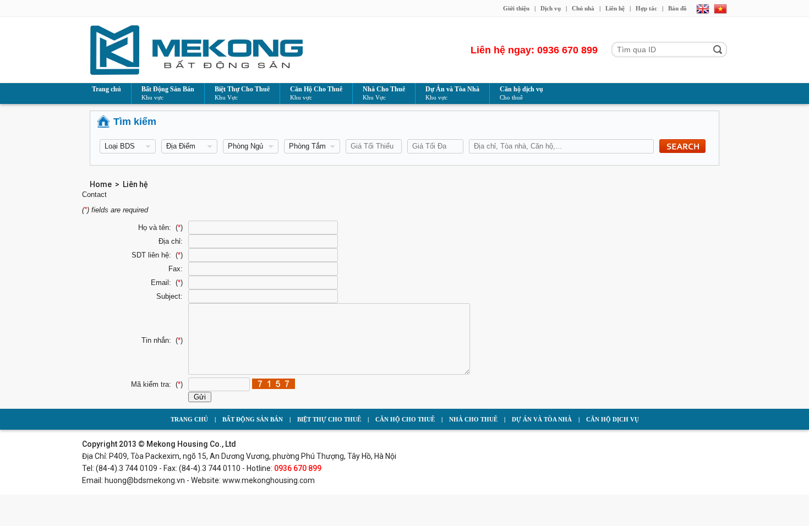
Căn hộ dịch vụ (521, 93)
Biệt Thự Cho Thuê (242, 93)
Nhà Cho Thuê (384, 93)
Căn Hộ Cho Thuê (316, 93)
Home (101, 184)
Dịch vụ (550, 8)
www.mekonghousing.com (268, 480)
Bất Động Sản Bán (167, 93)
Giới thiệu (516, 8)
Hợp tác (646, 8)
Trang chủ (106, 89)
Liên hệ (615, 8)
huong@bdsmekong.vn (145, 480)
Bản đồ (677, 8)
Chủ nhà (583, 8)
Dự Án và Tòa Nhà (452, 93)
